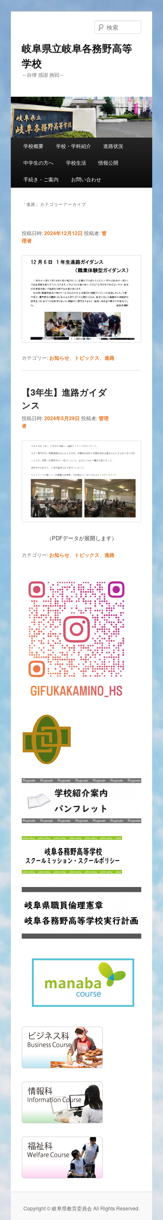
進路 (109, 357)
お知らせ (59, 357)
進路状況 (113, 145)
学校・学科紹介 (73, 145)
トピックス (86, 357)
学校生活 (76, 162)
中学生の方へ (38, 162)
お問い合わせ (86, 179)
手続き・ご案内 (41, 179)
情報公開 (108, 162)
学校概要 (33, 145)
